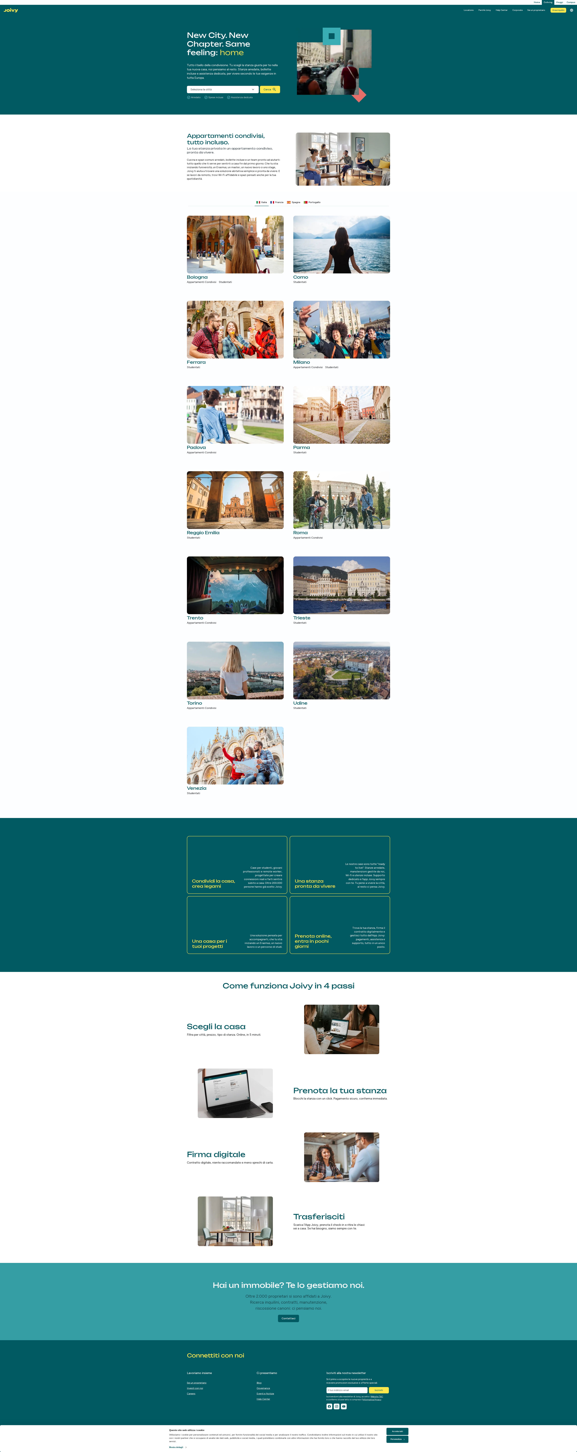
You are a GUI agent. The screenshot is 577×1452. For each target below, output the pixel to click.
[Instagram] (337, 1406)
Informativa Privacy (372, 1399)
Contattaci (288, 1318)
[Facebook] (329, 1406)
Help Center (502, 10)
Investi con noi (195, 1388)
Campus (571, 2)
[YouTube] (344, 1406)
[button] (237, 865)
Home (537, 2)
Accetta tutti (397, 1431)
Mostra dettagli (176, 1447)
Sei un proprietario (536, 10)
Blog (259, 1382)
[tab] (262, 202)
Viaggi (559, 2)
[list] (288, 505)
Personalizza (396, 1439)
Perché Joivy (484, 10)
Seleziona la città (201, 89)
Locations (469, 10)
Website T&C (377, 1396)
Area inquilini (558, 10)
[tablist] (288, 202)
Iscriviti (379, 1390)
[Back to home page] (11, 10)
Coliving (548, 2)
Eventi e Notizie (265, 1393)
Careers (191, 1393)
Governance (263, 1388)
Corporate (517, 10)
